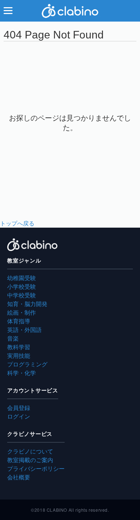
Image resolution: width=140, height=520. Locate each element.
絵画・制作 (21, 312)
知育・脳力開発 (27, 304)
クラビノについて (30, 451)
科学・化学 (21, 373)
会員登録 (18, 407)
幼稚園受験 (21, 278)
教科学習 (18, 347)
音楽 (13, 338)
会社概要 (18, 477)
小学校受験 (21, 286)
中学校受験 (21, 295)
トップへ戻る (17, 223)
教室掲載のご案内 (30, 460)
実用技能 (18, 355)
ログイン (18, 416)
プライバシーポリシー (36, 468)
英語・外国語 (24, 329)
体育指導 (18, 321)
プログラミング (27, 364)
